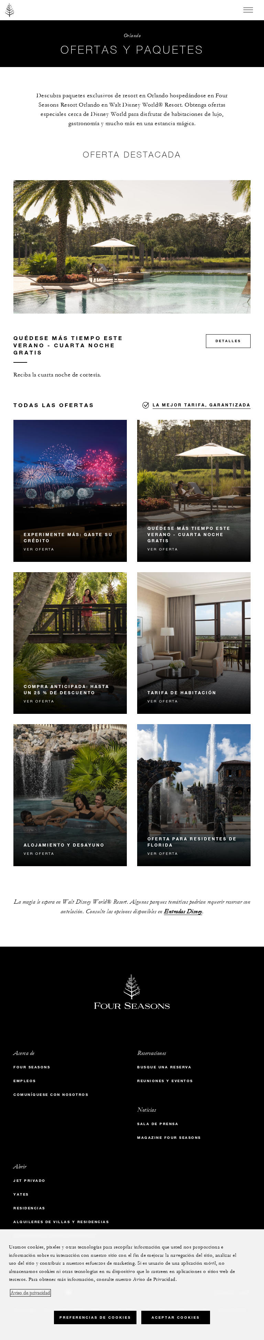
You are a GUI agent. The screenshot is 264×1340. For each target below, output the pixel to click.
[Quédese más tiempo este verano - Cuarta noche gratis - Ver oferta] (194, 491)
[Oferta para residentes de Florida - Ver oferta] (194, 795)
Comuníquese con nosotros (50, 1094)
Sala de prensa (157, 1124)
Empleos (24, 1081)
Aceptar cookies (176, 1317)
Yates (21, 1194)
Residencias (29, 1208)
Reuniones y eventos (165, 1081)
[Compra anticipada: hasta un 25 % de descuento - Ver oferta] (70, 643)
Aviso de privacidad (30, 1293)
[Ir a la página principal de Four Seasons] (9, 10)
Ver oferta (39, 549)
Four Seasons (31, 1067)
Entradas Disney (183, 911)
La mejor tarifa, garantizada (202, 404)
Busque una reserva (164, 1067)
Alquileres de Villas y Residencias (61, 1222)
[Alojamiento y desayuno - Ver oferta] (70, 795)
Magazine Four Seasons (169, 1137)
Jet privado (29, 1180)
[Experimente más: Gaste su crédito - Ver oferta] (70, 491)
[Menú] (248, 10)
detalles (228, 341)
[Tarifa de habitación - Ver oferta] (194, 643)
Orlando (132, 35)
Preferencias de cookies (95, 1317)
